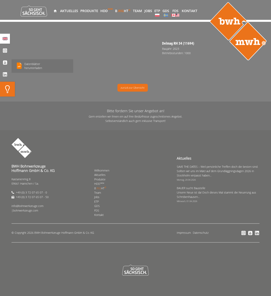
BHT (123, 10)
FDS (175, 11)
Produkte (89, 11)
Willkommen (55, 11)
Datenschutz (201, 233)
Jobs (148, 11)
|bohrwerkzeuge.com (25, 210)
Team (137, 11)
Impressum (184, 233)
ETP (157, 11)
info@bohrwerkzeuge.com (27, 206)
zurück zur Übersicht (132, 87)
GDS (165, 11)
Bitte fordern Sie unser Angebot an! (135, 110)
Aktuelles (69, 11)
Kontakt (189, 11)
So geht (33, 11)
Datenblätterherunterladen (33, 66)
